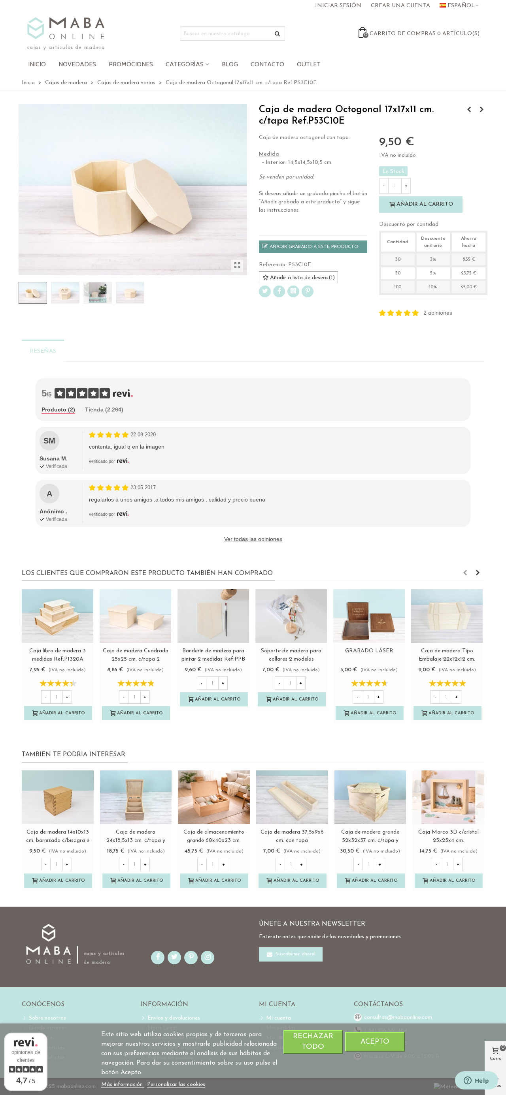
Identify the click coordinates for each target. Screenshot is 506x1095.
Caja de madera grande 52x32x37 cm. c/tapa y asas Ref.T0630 (370, 840)
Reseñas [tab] (43, 351)
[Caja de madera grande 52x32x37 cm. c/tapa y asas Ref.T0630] (370, 797)
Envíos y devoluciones (173, 1018)
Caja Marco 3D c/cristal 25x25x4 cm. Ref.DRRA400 (448, 840)
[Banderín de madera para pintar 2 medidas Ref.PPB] (213, 616)
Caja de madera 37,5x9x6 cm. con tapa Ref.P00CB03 (292, 840)
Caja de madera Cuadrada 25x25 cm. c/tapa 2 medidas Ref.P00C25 (135, 659)
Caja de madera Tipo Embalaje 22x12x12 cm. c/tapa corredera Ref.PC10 (446, 659)
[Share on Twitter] (265, 291)
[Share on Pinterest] (307, 291)
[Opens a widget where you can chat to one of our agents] (476, 1081)
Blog (230, 64)
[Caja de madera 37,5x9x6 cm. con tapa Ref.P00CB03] (292, 797)
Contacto (267, 64)
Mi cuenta (278, 1018)
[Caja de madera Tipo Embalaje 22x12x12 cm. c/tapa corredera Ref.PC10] (447, 616)
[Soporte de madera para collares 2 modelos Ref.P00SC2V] (291, 616)
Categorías (185, 64)
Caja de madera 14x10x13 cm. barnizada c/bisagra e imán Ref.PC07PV (57, 840)
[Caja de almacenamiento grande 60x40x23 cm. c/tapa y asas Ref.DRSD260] (214, 797)
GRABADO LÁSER (369, 651)
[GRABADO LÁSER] (369, 616)
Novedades (77, 64)
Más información (122, 1084)
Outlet (309, 64)
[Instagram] (293, 291)
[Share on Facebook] (279, 291)
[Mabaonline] (66, 33)
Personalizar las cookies (176, 1084)
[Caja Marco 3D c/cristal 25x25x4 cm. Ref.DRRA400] (448, 797)
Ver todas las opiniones (253, 539)
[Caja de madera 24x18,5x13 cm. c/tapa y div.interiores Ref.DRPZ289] (136, 797)
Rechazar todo (313, 1042)
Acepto (375, 1042)
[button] (465, 573)
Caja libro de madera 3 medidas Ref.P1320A (57, 655)
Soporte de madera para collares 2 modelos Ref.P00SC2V (291, 659)
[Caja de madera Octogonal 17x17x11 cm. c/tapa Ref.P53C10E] (237, 266)
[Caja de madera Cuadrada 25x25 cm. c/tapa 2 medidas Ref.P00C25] (135, 616)
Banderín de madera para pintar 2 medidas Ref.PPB (213, 655)
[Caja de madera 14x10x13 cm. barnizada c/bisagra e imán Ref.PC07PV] (58, 797)
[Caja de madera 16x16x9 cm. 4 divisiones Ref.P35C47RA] (481, 110)
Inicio (37, 64)
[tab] (58, 410)
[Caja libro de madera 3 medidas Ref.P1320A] (57, 616)
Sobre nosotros (47, 1018)
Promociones (131, 64)
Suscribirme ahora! (294, 954)
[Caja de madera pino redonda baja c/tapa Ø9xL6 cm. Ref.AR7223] (469, 110)
